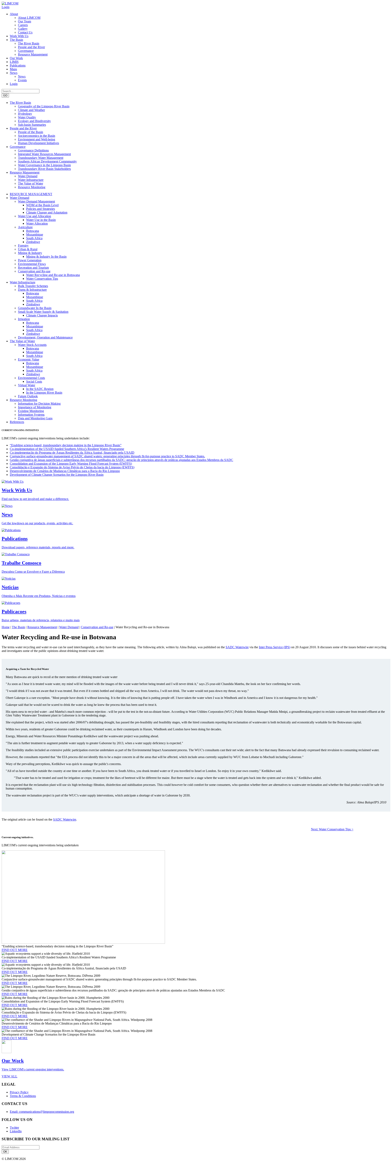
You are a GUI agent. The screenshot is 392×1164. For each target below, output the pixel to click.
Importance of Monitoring (34, 407)
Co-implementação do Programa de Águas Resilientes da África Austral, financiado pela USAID (72, 452)
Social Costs (34, 381)
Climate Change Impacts (42, 315)
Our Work (16, 58)
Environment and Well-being (36, 139)
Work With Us (19, 36)
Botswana (32, 231)
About (14, 14)
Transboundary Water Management (40, 157)
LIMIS (14, 61)
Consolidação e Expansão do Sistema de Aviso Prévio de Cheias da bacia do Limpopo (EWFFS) (72, 467)
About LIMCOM (29, 17)
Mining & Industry (30, 253)
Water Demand (27, 176)
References (17, 422)
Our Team (24, 21)
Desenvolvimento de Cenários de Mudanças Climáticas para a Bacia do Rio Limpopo (65, 471)
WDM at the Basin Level (42, 205)
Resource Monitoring (31, 187)
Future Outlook (28, 396)
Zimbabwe (33, 242)
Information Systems (31, 414)
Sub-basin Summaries (32, 124)
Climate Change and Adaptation (46, 212)
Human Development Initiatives (38, 143)
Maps (13, 69)
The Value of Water (30, 183)
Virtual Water (26, 385)
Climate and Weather (31, 110)
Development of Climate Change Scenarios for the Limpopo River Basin (57, 474)
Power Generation (29, 260)
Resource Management (33, 54)
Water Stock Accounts (32, 344)
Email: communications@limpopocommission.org (42, 1111)
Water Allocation (37, 223)
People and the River (31, 47)
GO (5, 95)
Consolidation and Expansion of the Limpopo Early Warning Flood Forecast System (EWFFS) (71, 463)
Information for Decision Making (39, 403)
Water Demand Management (36, 201)
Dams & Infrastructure (32, 289)
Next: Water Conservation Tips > (332, 829)
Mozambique (34, 234)
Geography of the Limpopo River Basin (43, 106)
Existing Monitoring (31, 411)
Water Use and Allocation (34, 216)
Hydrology (25, 113)
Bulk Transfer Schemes (33, 286)
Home (6, 627)
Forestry (23, 245)
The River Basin (28, 43)
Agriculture (25, 227)
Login (5, 7)
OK (5, 1151)
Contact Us (25, 32)
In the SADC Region (39, 389)
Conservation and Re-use (34, 271)
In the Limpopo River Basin (44, 392)
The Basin (16, 39)
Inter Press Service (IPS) (274, 647)
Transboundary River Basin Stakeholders (44, 168)
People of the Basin (30, 132)
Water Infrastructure (30, 180)
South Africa (34, 238)
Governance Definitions (33, 150)
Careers (23, 25)
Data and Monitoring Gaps (35, 418)
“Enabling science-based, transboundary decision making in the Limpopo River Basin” (65, 445)
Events (22, 80)
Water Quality (27, 117)
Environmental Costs (31, 378)
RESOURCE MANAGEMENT (31, 194)
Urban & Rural (27, 249)
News (13, 73)
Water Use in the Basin (41, 220)
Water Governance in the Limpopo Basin (44, 165)
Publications (18, 65)
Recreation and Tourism (33, 267)
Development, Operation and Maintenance (45, 337)
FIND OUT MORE (15, 950)
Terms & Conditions (23, 1096)
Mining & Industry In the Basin (46, 256)
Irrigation (24, 319)
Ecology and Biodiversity (34, 121)
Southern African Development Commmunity (47, 161)
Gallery (23, 28)
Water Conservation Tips (42, 278)
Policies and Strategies (40, 209)
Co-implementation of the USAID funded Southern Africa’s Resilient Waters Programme (67, 449)
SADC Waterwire (237, 647)
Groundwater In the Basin (34, 308)
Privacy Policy (19, 1092)
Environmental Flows (32, 264)
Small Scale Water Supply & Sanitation (43, 311)
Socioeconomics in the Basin (36, 135)
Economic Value (28, 359)
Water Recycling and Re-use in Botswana (53, 275)
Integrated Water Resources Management (44, 154)
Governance (26, 50)
